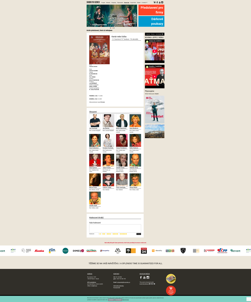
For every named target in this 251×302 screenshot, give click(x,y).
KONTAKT (116, 274)
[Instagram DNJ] (162, 2)
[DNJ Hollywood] (154, 132)
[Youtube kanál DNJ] (160, 2)
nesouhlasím (118, 299)
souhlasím (111, 299)
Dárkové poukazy (157, 21)
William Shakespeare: (152, 93)
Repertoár (126, 2)
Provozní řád (116, 287)
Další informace (125, 299)
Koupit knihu (133, 2)
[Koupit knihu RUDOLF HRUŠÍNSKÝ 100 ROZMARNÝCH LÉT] (171, 279)
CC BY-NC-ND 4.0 (144, 284)
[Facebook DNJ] (157, 2)
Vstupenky (113, 2)
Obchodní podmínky (118, 286)
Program (103, 2)
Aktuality (108, 2)
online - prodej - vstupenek (154, 34)
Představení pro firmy (152, 10)
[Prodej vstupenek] (155, 2)
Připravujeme (120, 2)
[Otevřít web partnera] (18, 250)
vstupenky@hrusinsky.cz (123, 282)
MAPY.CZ (94, 286)
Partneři (139, 2)
